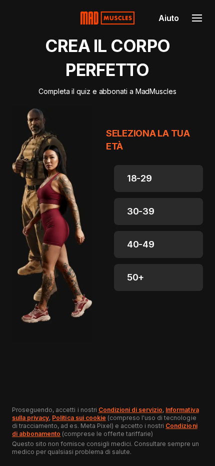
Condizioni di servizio (130, 410)
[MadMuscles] (107, 18)
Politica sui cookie (79, 418)
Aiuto (168, 18)
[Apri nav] (197, 18)
